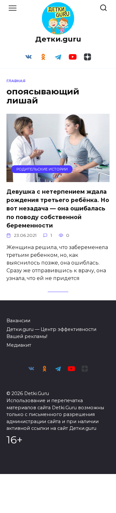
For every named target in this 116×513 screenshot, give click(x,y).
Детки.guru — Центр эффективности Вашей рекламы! (51, 332)
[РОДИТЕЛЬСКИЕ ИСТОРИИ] (58, 178)
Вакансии (18, 321)
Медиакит (18, 345)
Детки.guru (58, 39)
